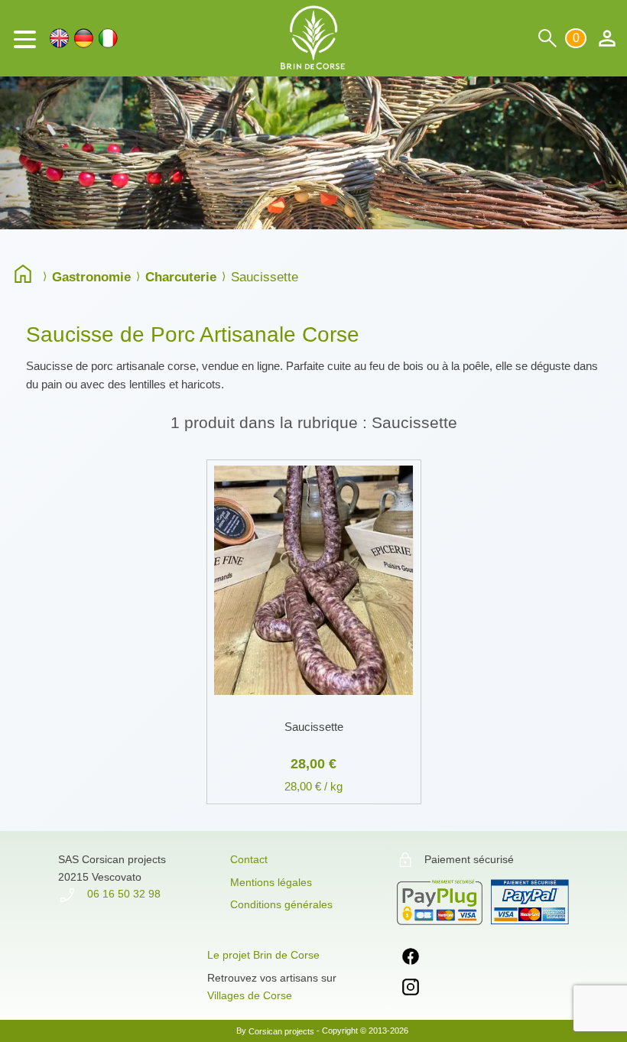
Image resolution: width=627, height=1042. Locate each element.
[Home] (27, 276)
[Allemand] (83, 38)
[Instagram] (411, 989)
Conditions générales (281, 904)
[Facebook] (411, 959)
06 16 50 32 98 (122, 894)
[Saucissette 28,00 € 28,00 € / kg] (314, 456)
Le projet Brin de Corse (263, 955)
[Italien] (108, 38)
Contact (249, 859)
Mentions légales (271, 882)
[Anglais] (59, 38)
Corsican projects (281, 1030)
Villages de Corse (249, 995)
